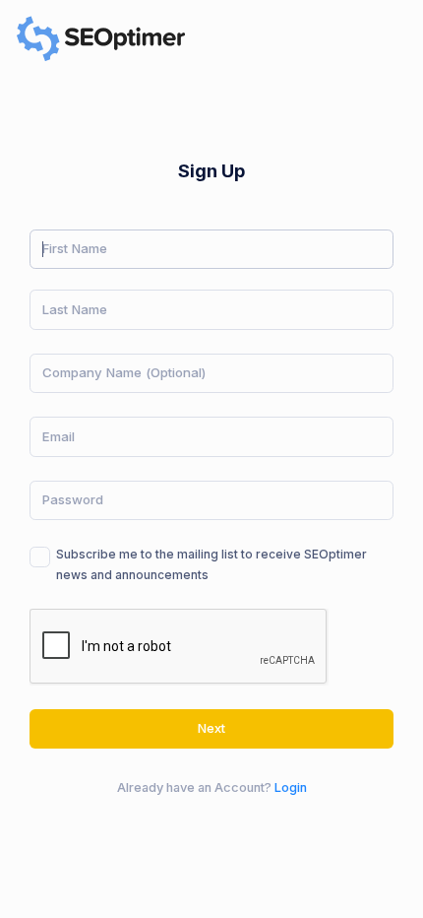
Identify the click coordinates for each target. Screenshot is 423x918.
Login (290, 787)
